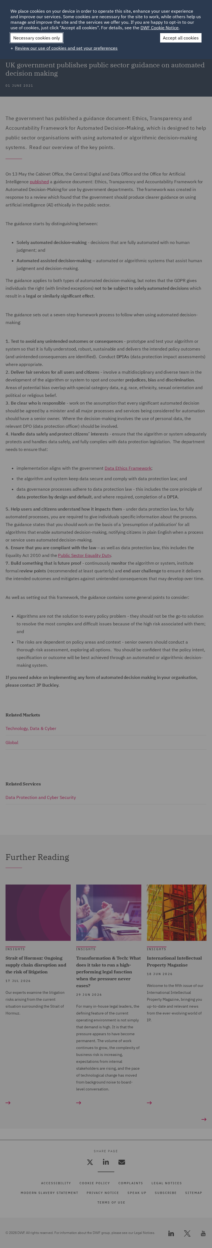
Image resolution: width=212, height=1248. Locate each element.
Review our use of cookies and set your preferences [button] (66, 48)
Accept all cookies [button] (181, 38)
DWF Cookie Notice (160, 27)
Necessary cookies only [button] (36, 38)
